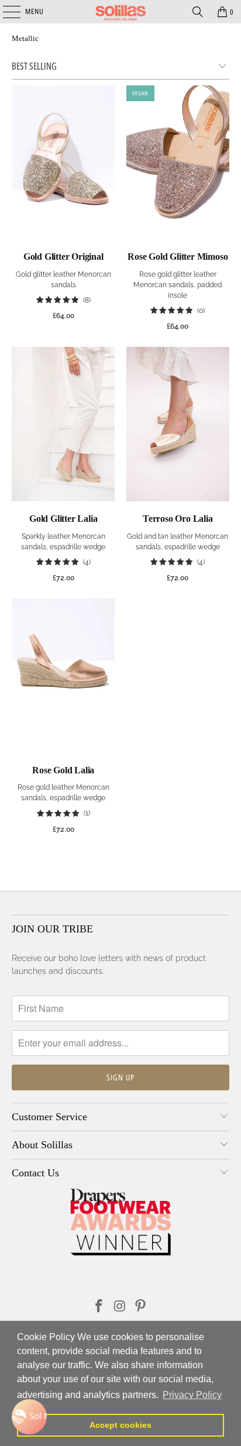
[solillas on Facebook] (99, 1307)
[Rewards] (29, 1416)
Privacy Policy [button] (192, 1395)
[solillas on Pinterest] (141, 1307)
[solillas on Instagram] (120, 1307)
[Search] (198, 11)
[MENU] (5, 11)
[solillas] (120, 11)
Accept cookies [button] (120, 1425)
